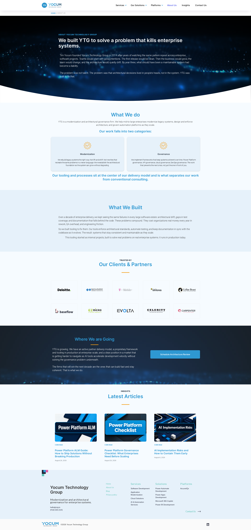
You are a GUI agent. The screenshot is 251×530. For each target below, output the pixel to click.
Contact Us (201, 5)
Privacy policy (111, 495)
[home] (51, 5)
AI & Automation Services (137, 503)
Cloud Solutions (137, 498)
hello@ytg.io (55, 507)
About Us (172, 5)
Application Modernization (136, 493)
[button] (120, 5)
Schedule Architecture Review (175, 354)
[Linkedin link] (208, 524)
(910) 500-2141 (56, 510)
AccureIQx (184, 488)
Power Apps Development (160, 496)
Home (53, 13)
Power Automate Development (162, 489)
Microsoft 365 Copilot (164, 501)
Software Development (140, 488)
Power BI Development (164, 505)
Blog (108, 491)
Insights (186, 5)
